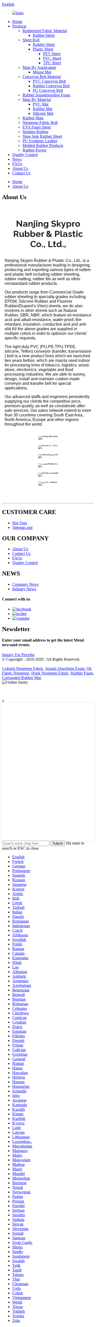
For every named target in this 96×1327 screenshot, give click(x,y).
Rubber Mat (42, 109)
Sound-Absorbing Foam (64, 668)
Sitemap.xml (22, 527)
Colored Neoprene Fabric (22, 668)
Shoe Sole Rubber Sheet (42, 136)
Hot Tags (19, 523)
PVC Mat (40, 104)
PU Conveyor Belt (48, 90)
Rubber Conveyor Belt (51, 86)
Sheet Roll (31, 40)
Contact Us (21, 173)
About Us (20, 168)
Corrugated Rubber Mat (21, 677)
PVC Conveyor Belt (49, 81)
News (17, 159)
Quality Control (25, 154)
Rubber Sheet (44, 44)
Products (19, 26)
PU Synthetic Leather (40, 141)
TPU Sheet (52, 63)
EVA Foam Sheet (37, 127)
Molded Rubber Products (43, 145)
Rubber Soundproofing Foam (46, 95)
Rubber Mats (33, 118)
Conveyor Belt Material (42, 76)
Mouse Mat (42, 72)
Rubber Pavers (34, 150)
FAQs (17, 164)
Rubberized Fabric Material (45, 31)
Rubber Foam (82, 673)
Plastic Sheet (43, 49)
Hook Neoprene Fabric (50, 673)
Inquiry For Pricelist (18, 655)
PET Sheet (51, 54)
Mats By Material (37, 99)
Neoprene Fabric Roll (40, 122)
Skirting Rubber (35, 132)
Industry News (24, 589)
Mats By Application (39, 67)
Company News (25, 584)
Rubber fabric (44, 35)
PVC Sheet (52, 58)
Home (17, 21)
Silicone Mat (43, 113)
